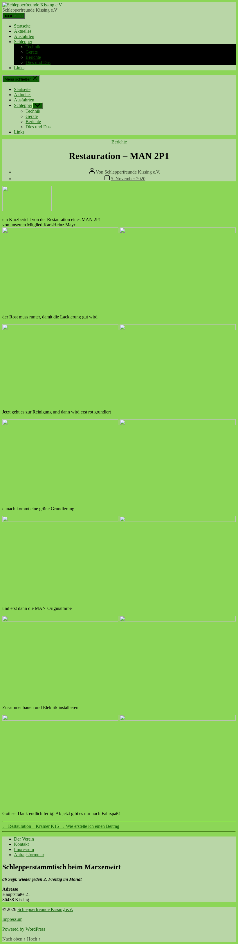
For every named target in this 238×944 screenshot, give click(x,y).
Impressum (24, 849)
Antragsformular (29, 854)
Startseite (22, 25)
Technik (33, 46)
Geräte (32, 52)
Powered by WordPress (23, 929)
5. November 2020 (128, 178)
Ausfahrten (24, 36)
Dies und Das (38, 62)
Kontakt (21, 844)
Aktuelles (22, 31)
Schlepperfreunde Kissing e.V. (132, 172)
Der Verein (24, 839)
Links (19, 67)
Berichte (33, 57)
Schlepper (23, 41)
